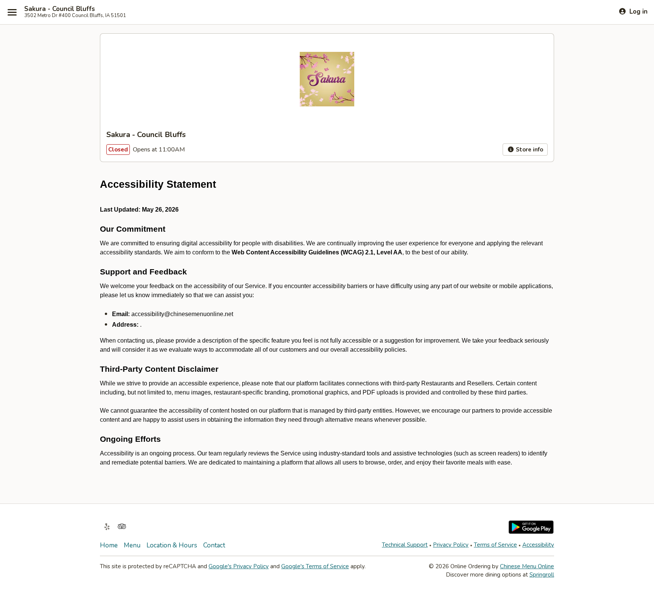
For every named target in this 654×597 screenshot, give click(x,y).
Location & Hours (171, 545)
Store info (528, 149)
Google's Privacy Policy (239, 566)
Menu (132, 545)
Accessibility (538, 545)
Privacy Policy (451, 545)
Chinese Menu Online (527, 566)
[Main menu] (12, 12)
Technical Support (405, 545)
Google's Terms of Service (315, 566)
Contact (214, 545)
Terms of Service (495, 545)
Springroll (541, 574)
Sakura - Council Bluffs (59, 9)
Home (109, 545)
